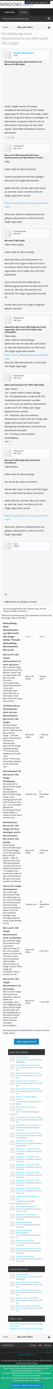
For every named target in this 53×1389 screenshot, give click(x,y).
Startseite (10, 12)
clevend (19, 1111)
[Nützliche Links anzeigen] (49, 27)
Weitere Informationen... (32, 1385)
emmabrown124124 (24, 1059)
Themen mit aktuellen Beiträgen (16, 19)
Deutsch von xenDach (35, 1352)
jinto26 (19, 1119)
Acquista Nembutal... (24, 1222)
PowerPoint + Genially (25, 1256)
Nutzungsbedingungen (24, 1350)
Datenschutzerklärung (43, 1350)
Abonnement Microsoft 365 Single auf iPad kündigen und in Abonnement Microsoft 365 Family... (11, 832)
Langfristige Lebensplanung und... (27, 1197)
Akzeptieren (16, 1385)
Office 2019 (14, 1326)
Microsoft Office (16, 1324)
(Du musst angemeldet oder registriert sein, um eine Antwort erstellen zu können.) (24, 609)
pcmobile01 (21, 1151)
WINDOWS (16, 4)
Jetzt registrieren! (26, 1041)
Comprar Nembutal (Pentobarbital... (24, 1231)
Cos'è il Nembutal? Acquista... (28, 1065)
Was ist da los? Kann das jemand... (26, 1108)
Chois (18, 1067)
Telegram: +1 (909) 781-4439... (28, 1149)
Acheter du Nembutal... (25, 1240)
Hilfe (40, 1345)
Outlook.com (15, 1328)
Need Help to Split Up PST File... (29, 1133)
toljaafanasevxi (22, 1201)
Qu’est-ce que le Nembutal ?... (28, 1081)
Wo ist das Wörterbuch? (26, 1206)
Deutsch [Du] (7, 1345)
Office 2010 (28, 1324)
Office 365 (38, 1324)
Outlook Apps (37, 1328)
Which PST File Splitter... (25, 1141)
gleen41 (19, 1258)
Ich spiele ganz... (22, 1057)
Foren (23, 12)
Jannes (18, 1251)
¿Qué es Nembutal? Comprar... (28, 1073)
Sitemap (47, 1345)
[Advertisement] (27, 84)
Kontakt (32, 1345)
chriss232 (20, 1209)
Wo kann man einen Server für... (29, 1248)
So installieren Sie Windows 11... (29, 1125)
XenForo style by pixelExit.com (35, 1353)
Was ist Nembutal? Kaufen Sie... (29, 1089)
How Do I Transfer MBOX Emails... (26, 1097)
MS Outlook (26, 1328)
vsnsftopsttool (22, 1101)
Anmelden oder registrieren (37, 2)
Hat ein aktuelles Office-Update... (29, 1117)
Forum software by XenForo (12, 1352)
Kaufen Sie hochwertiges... (26, 1214)
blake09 (19, 1127)
